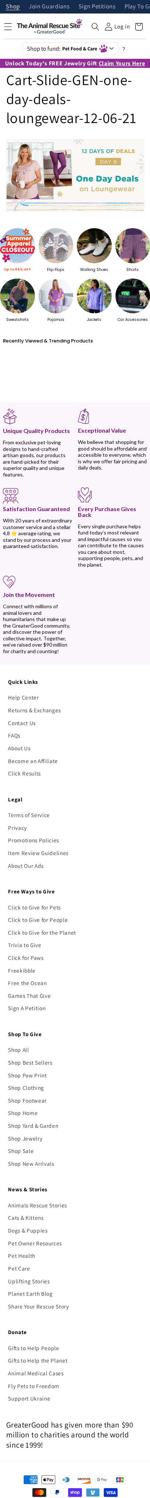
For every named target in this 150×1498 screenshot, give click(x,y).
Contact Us (22, 723)
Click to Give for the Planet (42, 932)
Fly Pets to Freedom (33, 1386)
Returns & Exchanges (34, 710)
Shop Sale (20, 1150)
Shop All (18, 1049)
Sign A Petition (27, 1008)
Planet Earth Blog (30, 1293)
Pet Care (19, 1268)
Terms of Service (29, 815)
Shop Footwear (27, 1100)
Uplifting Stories (29, 1281)
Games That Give (29, 995)
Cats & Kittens (25, 1217)
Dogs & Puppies (27, 1230)
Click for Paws (25, 957)
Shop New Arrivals (31, 1163)
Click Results (24, 773)
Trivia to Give (24, 945)
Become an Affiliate (33, 761)
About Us (19, 748)
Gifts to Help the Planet (37, 1360)
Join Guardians (49, 6)
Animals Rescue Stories (37, 1205)
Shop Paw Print (27, 1075)
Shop (13, 6)
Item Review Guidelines (38, 853)
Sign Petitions (97, 6)
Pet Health (21, 1255)
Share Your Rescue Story (38, 1306)
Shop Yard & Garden (33, 1125)
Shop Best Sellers (30, 1062)
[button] (95, 27)
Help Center (23, 697)
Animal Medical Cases (35, 1373)
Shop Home (23, 1112)
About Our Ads (26, 865)
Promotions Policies (33, 840)
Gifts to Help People (33, 1348)
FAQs (14, 735)
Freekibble (22, 970)
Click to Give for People (38, 919)
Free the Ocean (27, 982)
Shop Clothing (26, 1087)
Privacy (17, 827)
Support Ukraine (29, 1398)
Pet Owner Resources (35, 1243)
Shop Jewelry (25, 1138)
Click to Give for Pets (34, 907)
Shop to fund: (62, 49)
